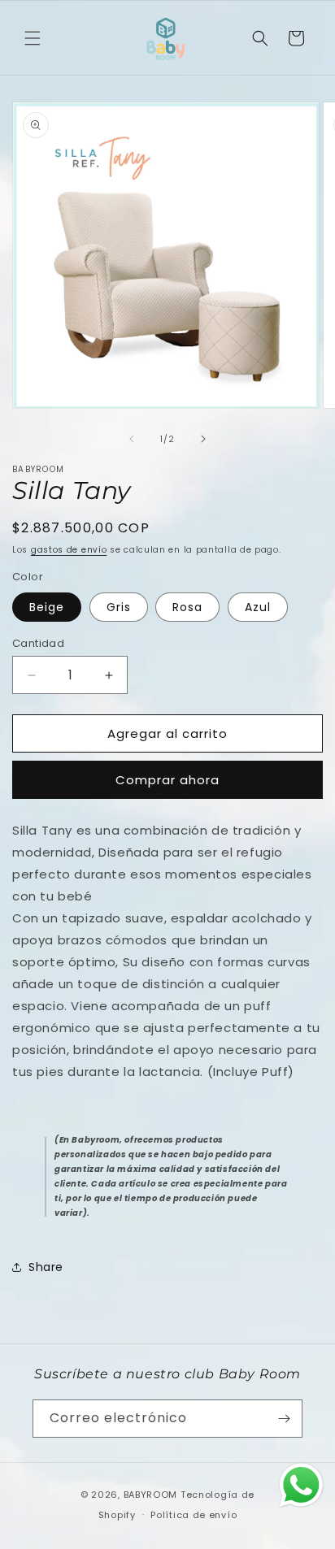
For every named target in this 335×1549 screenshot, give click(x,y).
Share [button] (45, 1267)
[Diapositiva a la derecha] (203, 439)
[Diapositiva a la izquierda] (132, 439)
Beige (46, 607)
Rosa (187, 607)
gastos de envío (69, 550)
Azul (258, 607)
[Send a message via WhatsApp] (301, 1485)
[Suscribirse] (284, 1418)
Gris (119, 607)
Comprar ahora (167, 779)
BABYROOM (151, 1494)
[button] (32, 38)
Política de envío (193, 1514)
